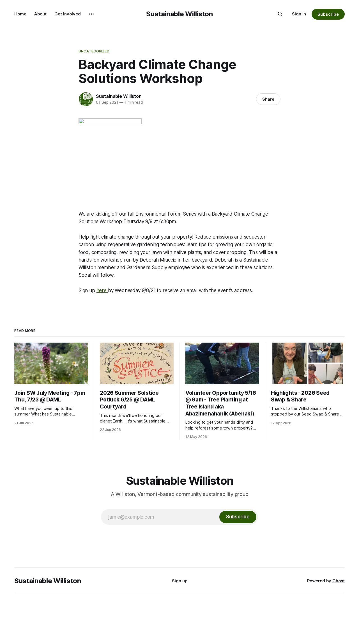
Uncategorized (94, 51)
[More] (91, 14)
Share (268, 99)
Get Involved (67, 14)
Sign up (179, 580)
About (40, 14)
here (102, 290)
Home (20, 14)
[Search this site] (280, 14)
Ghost (338, 580)
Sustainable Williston (179, 14)
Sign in (299, 14)
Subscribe (328, 14)
